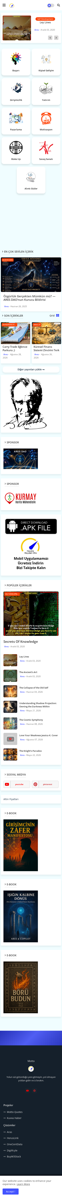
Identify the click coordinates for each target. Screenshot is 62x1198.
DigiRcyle (12, 1150)
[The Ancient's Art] (16, 28)
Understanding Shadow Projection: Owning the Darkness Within (38, 705)
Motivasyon (46, 129)
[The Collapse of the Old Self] (10, 691)
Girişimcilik (16, 100)
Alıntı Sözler (31, 188)
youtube (19, 784)
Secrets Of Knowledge (20, 641)
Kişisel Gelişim (46, 70)
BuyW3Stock (14, 1156)
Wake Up (16, 159)
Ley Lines (24, 656)
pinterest (47, 784)
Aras (9, 1132)
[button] (58, 5)
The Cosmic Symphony (31, 719)
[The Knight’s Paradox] (10, 754)
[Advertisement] (31, 219)
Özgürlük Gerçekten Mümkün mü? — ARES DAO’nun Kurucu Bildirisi (29, 298)
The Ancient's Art (45, 22)
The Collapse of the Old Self (33, 687)
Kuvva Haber (14, 1118)
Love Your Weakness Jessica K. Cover (38, 735)
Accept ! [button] (10, 1191)
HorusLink (12, 1138)
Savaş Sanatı (46, 159)
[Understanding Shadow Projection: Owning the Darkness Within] (10, 707)
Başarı (15, 70)
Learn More (23, 1184)
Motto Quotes (15, 1112)
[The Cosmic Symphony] (10, 723)
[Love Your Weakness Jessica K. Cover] (10, 739)
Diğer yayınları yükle (30, 369)
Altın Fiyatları (11, 799)
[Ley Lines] (10, 660)
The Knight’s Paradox (30, 750)
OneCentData (14, 1144)
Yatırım (46, 100)
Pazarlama (16, 129)
